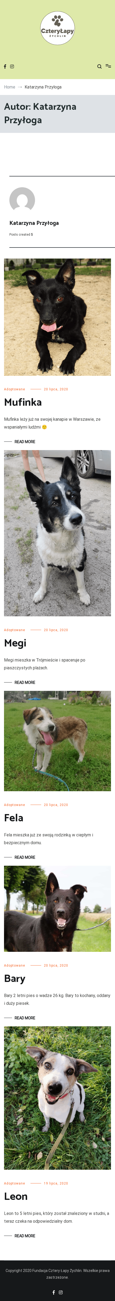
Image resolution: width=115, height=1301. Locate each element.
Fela (13, 818)
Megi (15, 643)
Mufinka (23, 403)
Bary (14, 979)
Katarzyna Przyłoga (34, 223)
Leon (16, 1197)
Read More (25, 442)
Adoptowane (14, 389)
